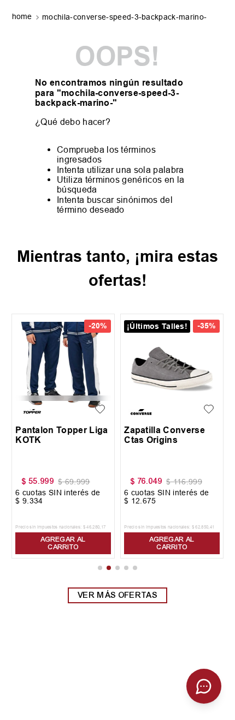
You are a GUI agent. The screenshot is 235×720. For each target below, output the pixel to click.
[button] (100, 568)
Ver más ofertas (117, 595)
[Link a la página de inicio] (23, 17)
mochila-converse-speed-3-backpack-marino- (124, 17)
